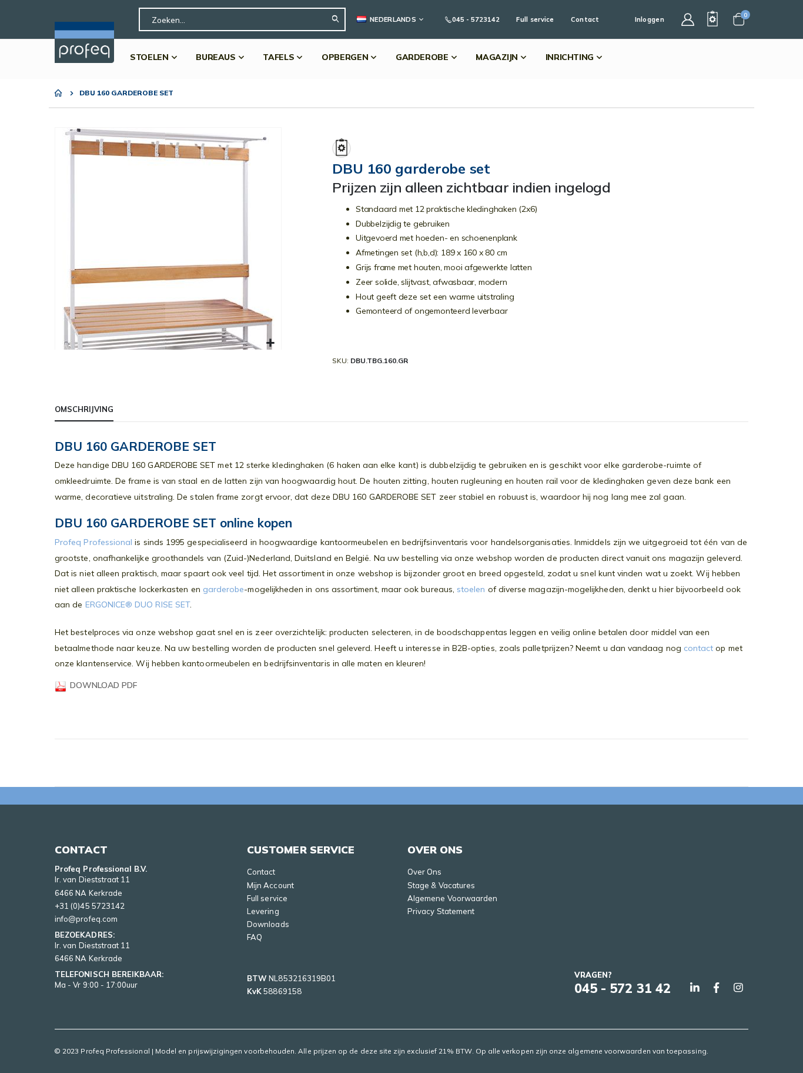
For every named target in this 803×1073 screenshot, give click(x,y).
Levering (263, 911)
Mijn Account (270, 885)
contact (699, 648)
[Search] (338, 19)
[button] (270, 343)
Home (59, 93)
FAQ (254, 937)
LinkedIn (695, 987)
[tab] (84, 409)
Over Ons (424, 871)
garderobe (224, 589)
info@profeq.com (86, 918)
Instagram (738, 987)
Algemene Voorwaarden (452, 898)
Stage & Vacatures (441, 885)
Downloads (268, 924)
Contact (585, 19)
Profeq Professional (93, 542)
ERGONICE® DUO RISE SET (137, 604)
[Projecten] (712, 19)
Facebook (716, 987)
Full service (535, 19)
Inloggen (649, 19)
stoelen (471, 589)
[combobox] (242, 19)
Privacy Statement (440, 911)
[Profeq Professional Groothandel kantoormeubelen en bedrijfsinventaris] (84, 42)
